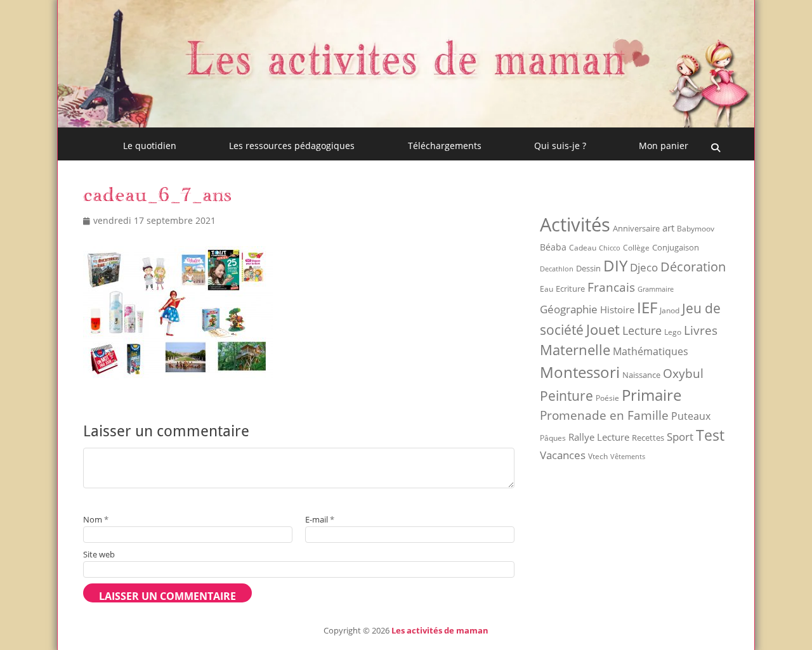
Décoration (693, 266)
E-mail (319, 519)
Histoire (617, 309)
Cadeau (582, 247)
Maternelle (575, 350)
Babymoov (695, 228)
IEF (647, 307)
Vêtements (627, 456)
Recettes (648, 437)
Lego (672, 332)
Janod (669, 310)
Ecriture (570, 288)
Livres (700, 330)
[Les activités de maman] (406, 124)
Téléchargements (444, 146)
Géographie (569, 309)
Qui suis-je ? (560, 146)
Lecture (642, 330)
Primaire (651, 394)
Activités (575, 224)
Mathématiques (650, 351)
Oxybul (683, 373)
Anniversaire (636, 228)
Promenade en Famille (604, 415)
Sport (680, 436)
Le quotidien (149, 146)
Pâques (553, 437)
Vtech (598, 456)
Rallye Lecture (598, 437)
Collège (636, 247)
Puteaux (690, 416)
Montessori (580, 371)
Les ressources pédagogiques (292, 146)
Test (710, 435)
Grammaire (656, 289)
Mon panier (663, 146)
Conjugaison (675, 247)
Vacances (563, 454)
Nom (95, 519)
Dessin (588, 268)
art (668, 227)
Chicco (609, 247)
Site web (99, 554)
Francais (611, 287)
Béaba (553, 247)
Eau (546, 288)
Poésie (607, 398)
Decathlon (556, 268)
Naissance (641, 375)
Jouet (603, 329)
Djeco (644, 267)
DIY (615, 265)
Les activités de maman (439, 630)
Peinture (566, 396)
